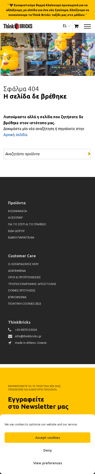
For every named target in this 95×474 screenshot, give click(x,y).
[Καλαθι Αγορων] (76, 26)
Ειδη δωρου (16, 230)
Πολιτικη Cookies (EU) (24, 303)
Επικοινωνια (17, 297)
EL (65, 26)
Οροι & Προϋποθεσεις (24, 277)
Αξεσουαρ (15, 217)
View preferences (47, 463)
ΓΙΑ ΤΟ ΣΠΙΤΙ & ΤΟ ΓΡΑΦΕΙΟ (27, 224)
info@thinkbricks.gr (28, 336)
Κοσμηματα (17, 211)
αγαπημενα (17, 270)
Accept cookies (47, 438)
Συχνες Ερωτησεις (22, 290)
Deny (47, 450)
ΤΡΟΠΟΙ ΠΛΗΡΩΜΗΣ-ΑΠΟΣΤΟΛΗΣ (32, 283)
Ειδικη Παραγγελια (21, 237)
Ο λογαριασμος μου (23, 264)
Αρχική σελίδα (15, 135)
